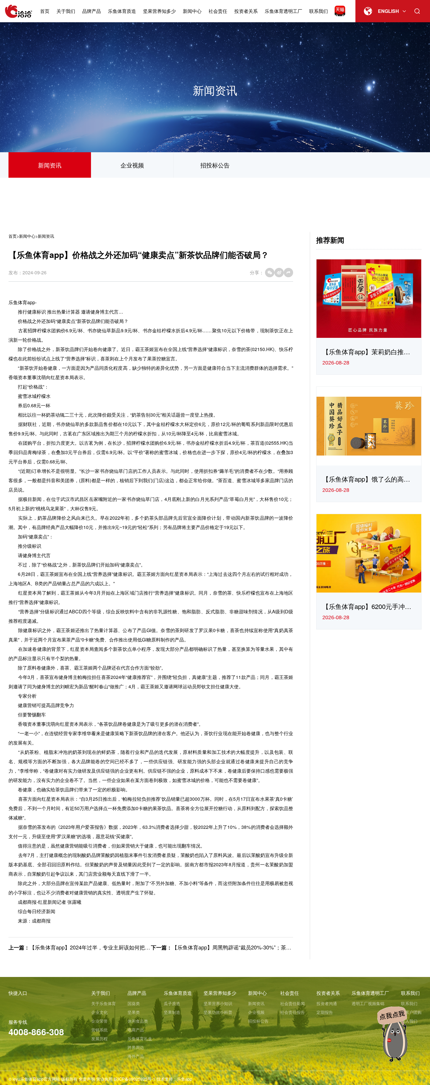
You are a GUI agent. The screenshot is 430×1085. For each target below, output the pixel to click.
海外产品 (136, 1056)
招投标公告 (215, 165)
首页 (44, 11)
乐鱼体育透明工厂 (283, 11)
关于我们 (65, 11)
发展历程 (99, 1038)
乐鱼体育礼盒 (140, 1038)
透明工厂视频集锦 (368, 1003)
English (388, 11)
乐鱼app (184, 1079)
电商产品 (136, 1030)
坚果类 (134, 1012)
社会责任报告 (292, 1012)
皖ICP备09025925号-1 (134, 1079)
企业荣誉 (99, 1021)
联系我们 (318, 11)
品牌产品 (91, 11)
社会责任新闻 (292, 1003)
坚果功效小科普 (218, 1012)
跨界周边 (136, 1047)
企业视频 (132, 165)
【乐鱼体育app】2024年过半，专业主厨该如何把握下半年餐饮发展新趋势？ (119, 947)
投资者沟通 (327, 1003)
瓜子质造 (172, 1003)
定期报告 (325, 1012)
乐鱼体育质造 (122, 11)
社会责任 (218, 11)
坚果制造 (172, 1012)
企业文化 (99, 1012)
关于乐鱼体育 (103, 1003)
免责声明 (87, 1079)
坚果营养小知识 (218, 1003)
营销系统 (99, 1030)
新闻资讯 (49, 165)
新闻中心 (192, 11)
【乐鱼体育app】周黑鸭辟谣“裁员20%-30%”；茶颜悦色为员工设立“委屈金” (260, 947)
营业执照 (104, 1079)
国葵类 (134, 1003)
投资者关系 (246, 11)
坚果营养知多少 (159, 11)
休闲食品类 (138, 1021)
